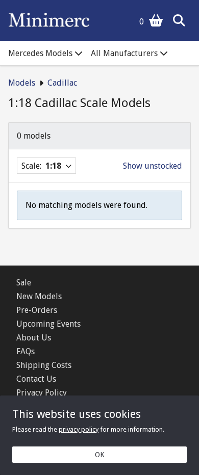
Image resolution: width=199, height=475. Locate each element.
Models (21, 83)
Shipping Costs (43, 365)
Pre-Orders (36, 310)
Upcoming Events (48, 324)
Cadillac (62, 83)
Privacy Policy (41, 393)
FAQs (25, 351)
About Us (33, 337)
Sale (23, 282)
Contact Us (36, 379)
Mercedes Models (40, 53)
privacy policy (78, 429)
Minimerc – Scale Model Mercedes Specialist (49, 20)
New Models (39, 296)
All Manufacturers (124, 53)
